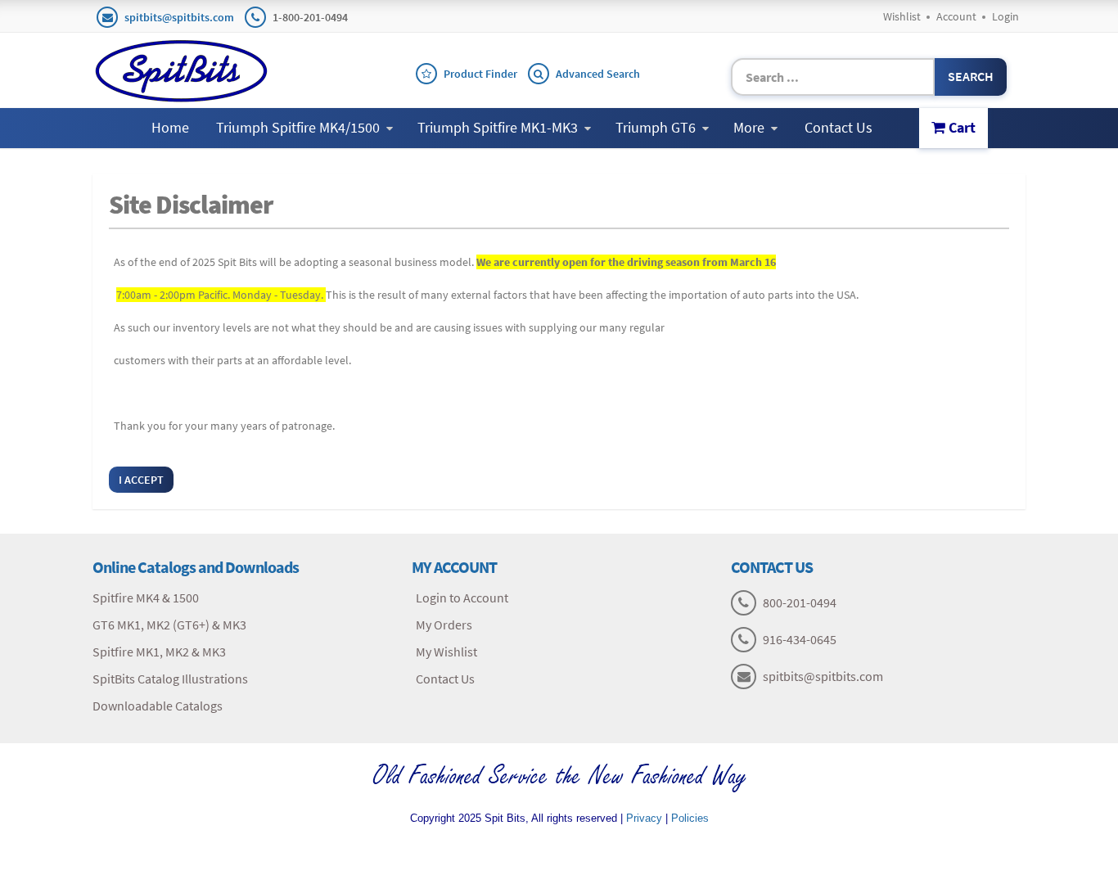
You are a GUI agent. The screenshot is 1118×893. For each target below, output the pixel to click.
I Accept (141, 479)
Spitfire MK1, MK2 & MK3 (159, 651)
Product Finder (480, 73)
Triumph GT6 (655, 127)
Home (170, 127)
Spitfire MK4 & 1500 (145, 597)
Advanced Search (598, 73)
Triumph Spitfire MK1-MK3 (497, 127)
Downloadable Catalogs (157, 705)
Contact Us (838, 127)
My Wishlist (446, 651)
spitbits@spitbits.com (179, 17)
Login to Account (462, 597)
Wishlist (902, 16)
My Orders (444, 624)
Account (956, 16)
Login (1005, 16)
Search (971, 76)
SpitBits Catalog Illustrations (170, 678)
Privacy (644, 818)
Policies (690, 818)
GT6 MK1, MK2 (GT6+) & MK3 (169, 624)
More (748, 127)
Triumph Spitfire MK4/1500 (298, 127)
